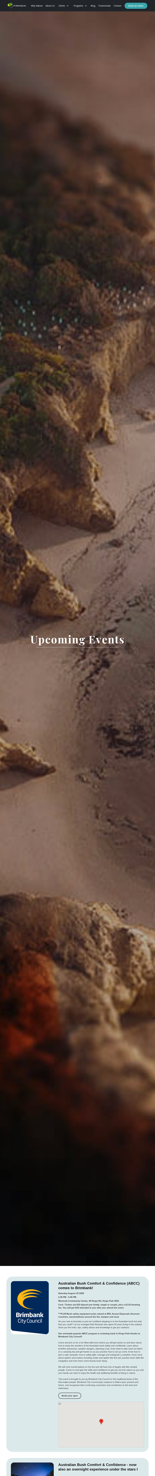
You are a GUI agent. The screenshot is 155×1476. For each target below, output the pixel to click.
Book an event (135, 5)
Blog (93, 5)
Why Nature (37, 5)
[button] (63, 6)
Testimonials (104, 5)
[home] (17, 6)
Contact (117, 5)
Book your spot (70, 1395)
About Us (50, 5)
